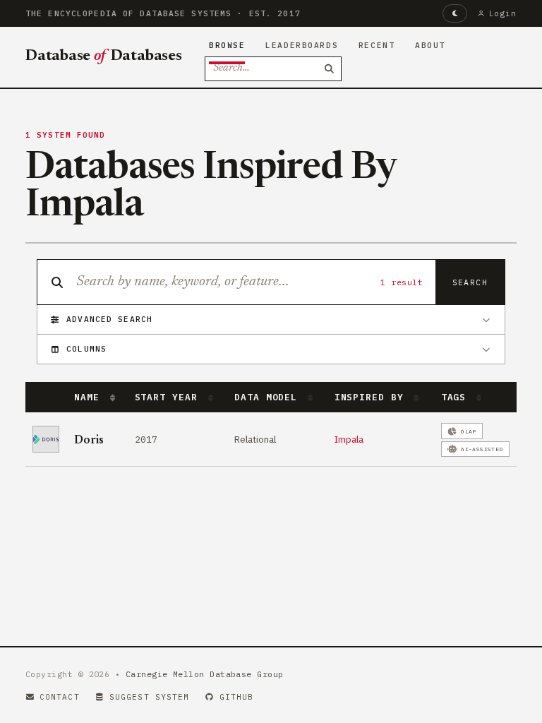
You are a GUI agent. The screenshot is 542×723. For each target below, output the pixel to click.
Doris (89, 440)
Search (470, 282)
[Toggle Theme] (454, 13)
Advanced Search (109, 319)
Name (89, 397)
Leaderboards (301, 45)
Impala (349, 439)
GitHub (236, 697)
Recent (377, 45)
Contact (60, 697)
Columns (86, 349)
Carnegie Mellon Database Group (205, 674)
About (430, 45)
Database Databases (103, 56)
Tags (456, 397)
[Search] (329, 69)
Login (503, 13)
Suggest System (149, 697)
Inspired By (372, 397)
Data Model (268, 397)
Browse (227, 45)
